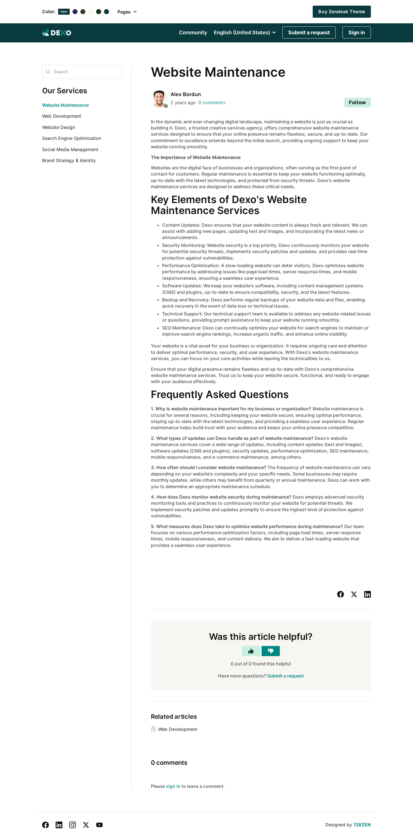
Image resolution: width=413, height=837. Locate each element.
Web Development (61, 116)
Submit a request (309, 32)
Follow (357, 102)
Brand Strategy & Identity (69, 160)
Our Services (64, 90)
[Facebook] (340, 594)
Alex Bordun (186, 94)
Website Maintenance (65, 105)
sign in (173, 786)
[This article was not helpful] (271, 651)
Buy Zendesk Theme (341, 11)
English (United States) (242, 32)
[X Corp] (354, 594)
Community (193, 32)
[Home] (56, 32)
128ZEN (362, 824)
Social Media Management (70, 149)
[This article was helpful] (251, 651)
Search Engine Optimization (71, 138)
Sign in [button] (356, 32)
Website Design (58, 127)
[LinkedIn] (367, 594)
